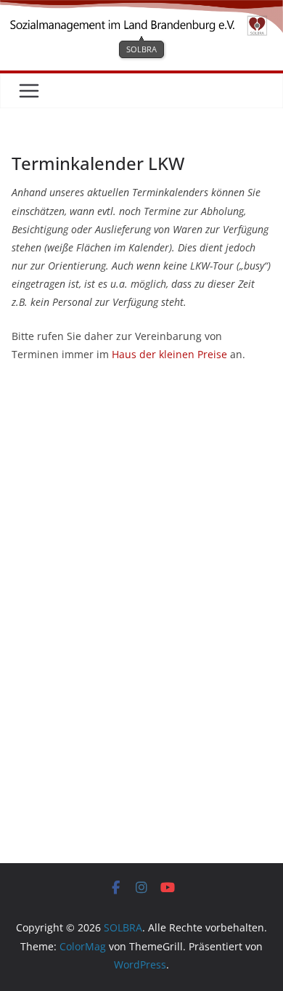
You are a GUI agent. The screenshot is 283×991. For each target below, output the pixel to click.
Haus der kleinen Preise (169, 354)
